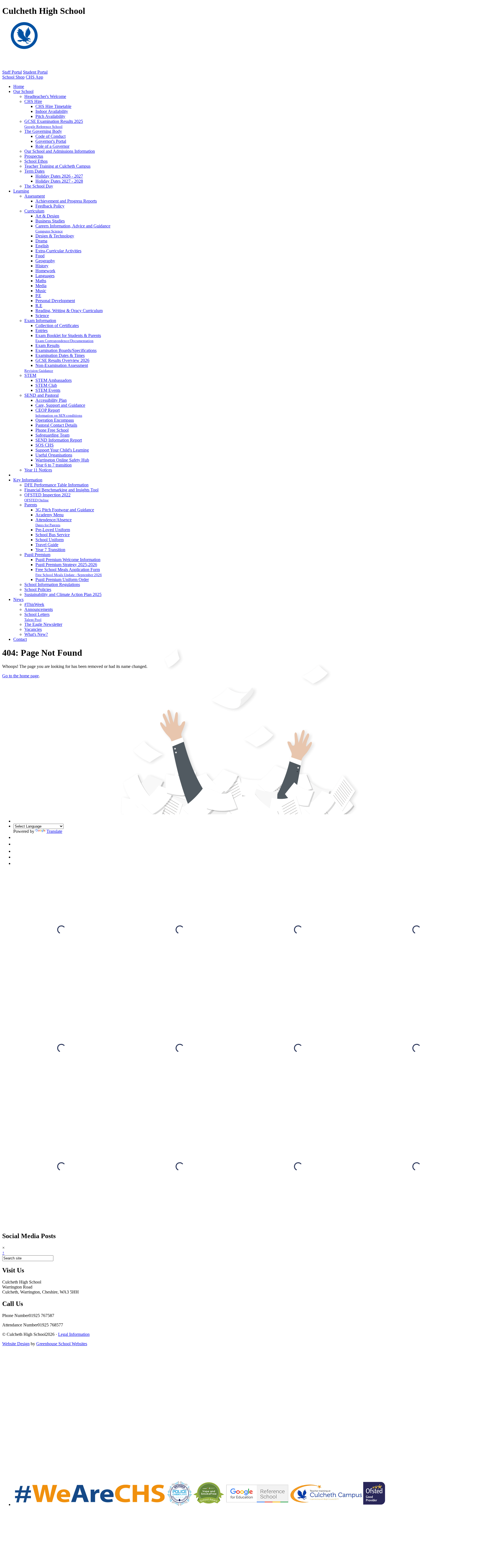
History (41, 265)
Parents (30, 504)
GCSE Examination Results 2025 (53, 121)
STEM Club (46, 385)
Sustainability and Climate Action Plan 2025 (63, 594)
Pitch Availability (50, 116)
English (42, 245)
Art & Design (47, 216)
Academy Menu (49, 514)
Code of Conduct (50, 136)
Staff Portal (12, 72)
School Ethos (36, 161)
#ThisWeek (34, 604)
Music (40, 290)
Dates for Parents (47, 525)
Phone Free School (52, 430)
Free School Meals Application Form (67, 569)
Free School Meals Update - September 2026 (68, 575)
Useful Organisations (53, 455)
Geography (45, 260)
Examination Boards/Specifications (66, 350)
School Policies (37, 589)
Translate (54, 831)
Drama (41, 241)
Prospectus (33, 156)
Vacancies (33, 629)
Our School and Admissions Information (59, 151)
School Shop (13, 77)
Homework (45, 270)
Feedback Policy (49, 206)
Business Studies (50, 221)
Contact (20, 639)
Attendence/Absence (53, 519)
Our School (23, 91)
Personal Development (55, 300)
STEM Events (47, 390)
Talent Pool (32, 620)
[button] (16, 837)
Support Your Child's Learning (62, 450)
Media (40, 285)
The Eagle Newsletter (43, 624)
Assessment (34, 196)
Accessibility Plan (51, 400)
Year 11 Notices (38, 470)
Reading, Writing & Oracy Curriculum (69, 310)
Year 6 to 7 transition (53, 465)
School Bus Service (52, 534)
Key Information (27, 480)
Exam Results (47, 345)
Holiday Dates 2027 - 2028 (59, 181)
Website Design (16, 1343)
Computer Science (49, 231)
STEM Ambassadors (53, 380)
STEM (30, 375)
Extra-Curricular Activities (58, 250)
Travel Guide (46, 544)
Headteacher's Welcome (45, 96)
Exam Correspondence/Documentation (64, 341)
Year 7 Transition (50, 549)
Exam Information (40, 320)
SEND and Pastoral (41, 395)
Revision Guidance (38, 371)
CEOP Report (47, 410)
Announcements (38, 609)
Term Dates (34, 171)
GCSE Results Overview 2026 (62, 360)
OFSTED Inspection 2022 (47, 494)
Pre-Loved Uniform (52, 529)
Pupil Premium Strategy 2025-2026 (66, 564)
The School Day (38, 186)
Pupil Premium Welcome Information (67, 559)
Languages (44, 275)
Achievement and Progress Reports (66, 201)
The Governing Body (43, 131)
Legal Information (74, 1334)
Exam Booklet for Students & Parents (68, 335)
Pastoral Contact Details (56, 425)
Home (18, 86)
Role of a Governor (52, 146)
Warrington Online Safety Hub (62, 460)
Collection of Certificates (57, 325)
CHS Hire (33, 101)
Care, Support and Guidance (60, 405)
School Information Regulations (52, 584)
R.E (38, 305)
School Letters (37, 614)
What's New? (36, 634)
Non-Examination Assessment (61, 365)
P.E (38, 295)
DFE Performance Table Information (56, 485)
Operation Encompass (54, 420)
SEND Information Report (58, 440)
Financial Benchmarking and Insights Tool (61, 490)
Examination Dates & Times (60, 355)
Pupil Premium (37, 554)
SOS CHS (44, 445)
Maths (40, 280)
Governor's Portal (50, 141)
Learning (21, 191)
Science (42, 315)
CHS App (34, 77)
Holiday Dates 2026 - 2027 (59, 176)
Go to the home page (20, 675)
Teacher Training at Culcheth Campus (57, 166)
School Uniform (49, 539)
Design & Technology (54, 236)
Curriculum (34, 211)
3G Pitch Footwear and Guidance (64, 509)
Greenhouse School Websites (61, 1343)
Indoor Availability (51, 111)
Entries (41, 330)
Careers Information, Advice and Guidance (72, 226)
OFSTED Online (36, 500)
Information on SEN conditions (58, 415)
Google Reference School (43, 127)
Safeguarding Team (52, 435)
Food (40, 255)
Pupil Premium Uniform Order (62, 579)
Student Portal (35, 72)
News (18, 599)
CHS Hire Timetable (53, 106)
